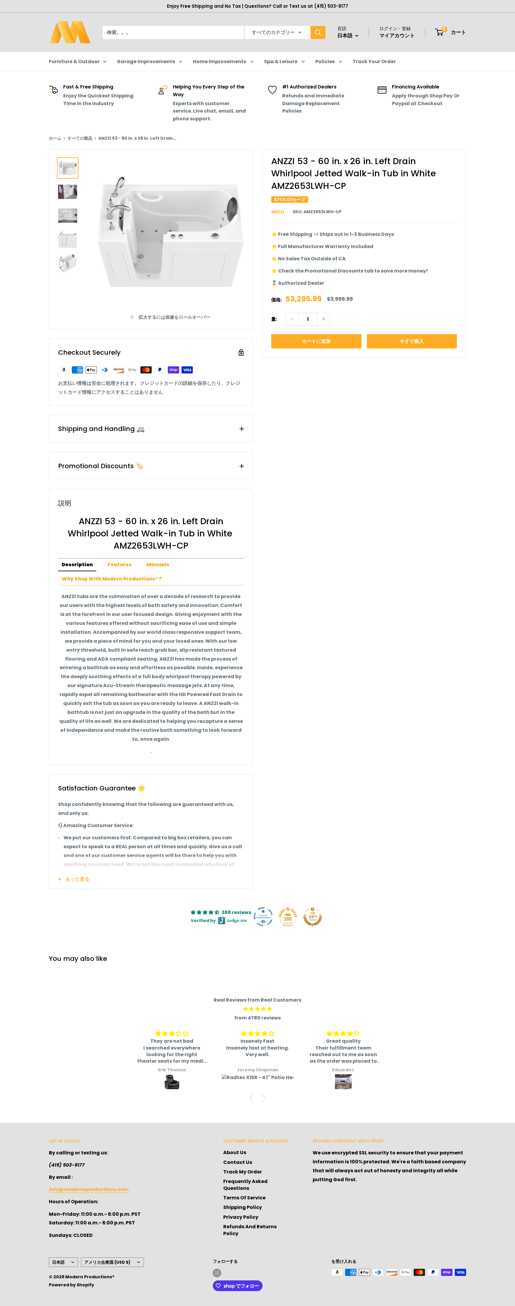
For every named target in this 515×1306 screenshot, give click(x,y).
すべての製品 (79, 138)
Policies (325, 61)
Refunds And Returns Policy (250, 1230)
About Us (234, 1152)
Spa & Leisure (281, 61)
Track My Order (242, 1171)
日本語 (58, 1262)
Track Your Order (374, 61)
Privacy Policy (240, 1217)
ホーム (55, 138)
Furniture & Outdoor (74, 61)
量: (274, 318)
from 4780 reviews (257, 1017)
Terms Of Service (244, 1197)
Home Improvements (220, 61)
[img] (257, 1009)
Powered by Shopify (71, 1285)
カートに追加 (316, 340)
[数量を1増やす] (323, 319)
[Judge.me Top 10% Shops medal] (312, 916)
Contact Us (237, 1162)
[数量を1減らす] (292, 319)
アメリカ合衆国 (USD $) (107, 1262)
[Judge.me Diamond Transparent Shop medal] (263, 916)
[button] (253, 1098)
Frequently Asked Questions (245, 1184)
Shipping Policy (242, 1207)
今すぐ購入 (412, 340)
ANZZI (277, 212)
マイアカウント (397, 35)
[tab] (77, 565)
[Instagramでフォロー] (217, 1273)
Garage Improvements (146, 61)
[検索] (318, 32)
